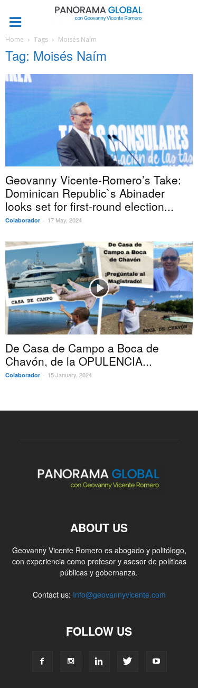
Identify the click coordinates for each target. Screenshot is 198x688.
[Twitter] (127, 661)
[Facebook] (42, 661)
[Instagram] (70, 661)
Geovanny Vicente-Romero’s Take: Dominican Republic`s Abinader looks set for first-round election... (93, 193)
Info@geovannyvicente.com (119, 594)
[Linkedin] (99, 661)
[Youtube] (156, 661)
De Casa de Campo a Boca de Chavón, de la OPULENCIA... (82, 354)
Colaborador (22, 220)
